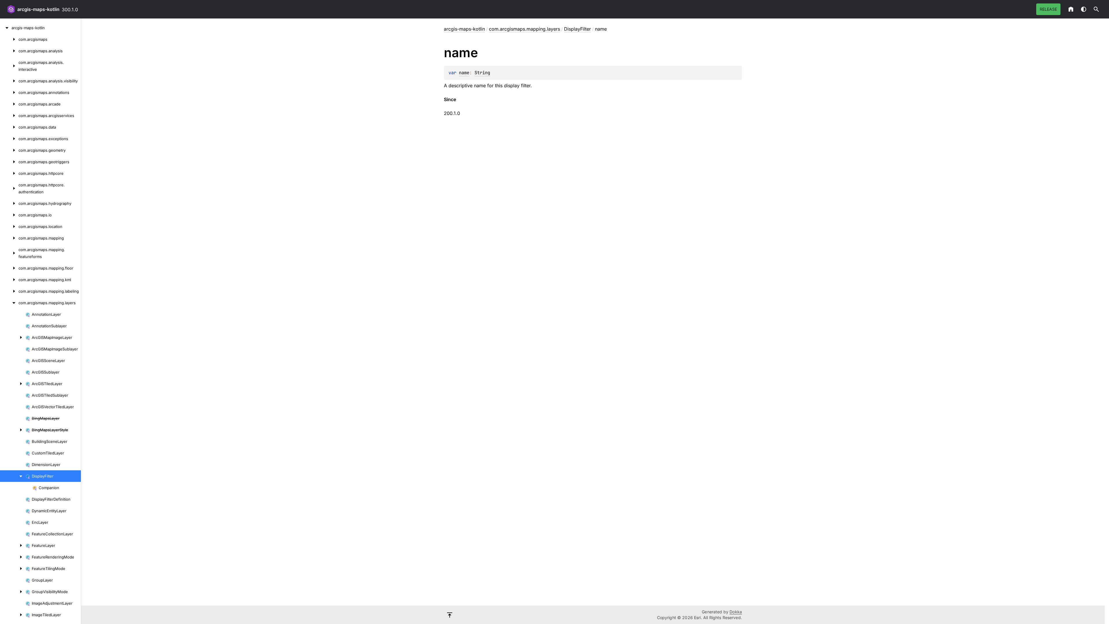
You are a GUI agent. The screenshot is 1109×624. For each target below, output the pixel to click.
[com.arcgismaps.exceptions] (9, 138)
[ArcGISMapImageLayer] (12, 337)
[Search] (1096, 9)
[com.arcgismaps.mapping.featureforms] (9, 253)
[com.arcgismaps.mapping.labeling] (9, 291)
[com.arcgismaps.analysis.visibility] (9, 81)
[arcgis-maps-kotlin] (6, 28)
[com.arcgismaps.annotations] (9, 92)
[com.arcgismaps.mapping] (9, 238)
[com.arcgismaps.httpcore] (9, 173)
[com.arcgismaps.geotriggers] (9, 162)
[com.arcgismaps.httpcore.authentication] (9, 188)
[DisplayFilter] (12, 476)
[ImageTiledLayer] (12, 615)
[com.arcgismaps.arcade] (9, 104)
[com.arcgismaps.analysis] (9, 51)
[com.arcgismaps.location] (9, 226)
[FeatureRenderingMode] (12, 557)
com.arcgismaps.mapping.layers (524, 29)
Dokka (736, 611)
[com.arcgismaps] (9, 39)
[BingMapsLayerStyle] (12, 430)
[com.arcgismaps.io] (9, 215)
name (464, 73)
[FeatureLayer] (12, 545)
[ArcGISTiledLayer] (12, 383)
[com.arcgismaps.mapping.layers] (9, 303)
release (1048, 9)
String (482, 73)
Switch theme (1083, 9)
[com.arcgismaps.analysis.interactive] (9, 66)
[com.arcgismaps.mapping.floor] (9, 268)
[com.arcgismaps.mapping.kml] (9, 279)
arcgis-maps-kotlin (38, 9)
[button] (1096, 9)
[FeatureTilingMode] (12, 568)
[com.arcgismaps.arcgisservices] (9, 115)
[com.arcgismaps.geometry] (9, 150)
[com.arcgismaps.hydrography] (9, 203)
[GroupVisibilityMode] (12, 591)
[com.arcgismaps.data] (9, 127)
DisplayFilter (577, 29)
